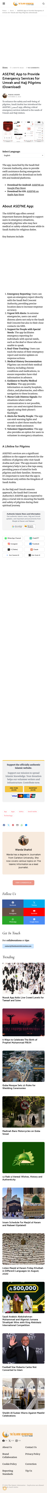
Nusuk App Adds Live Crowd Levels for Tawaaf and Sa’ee (23, 998)
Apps (13, 811)
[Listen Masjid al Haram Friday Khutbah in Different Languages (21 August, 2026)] (23, 1249)
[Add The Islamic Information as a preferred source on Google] (17, 526)
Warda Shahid (14, 95)
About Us (7, 1447)
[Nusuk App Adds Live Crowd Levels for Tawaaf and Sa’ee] (23, 978)
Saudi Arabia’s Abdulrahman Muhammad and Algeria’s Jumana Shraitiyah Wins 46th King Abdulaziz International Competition (21, 1320)
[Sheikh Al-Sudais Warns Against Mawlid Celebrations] (23, 1393)
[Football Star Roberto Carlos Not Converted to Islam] (23, 1348)
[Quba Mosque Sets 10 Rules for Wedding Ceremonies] (23, 1066)
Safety (21, 811)
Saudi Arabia (32, 811)
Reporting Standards (7, 1472)
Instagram (14, 544)
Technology (8, 815)
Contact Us (31, 1447)
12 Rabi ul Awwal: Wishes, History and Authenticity (22, 1178)
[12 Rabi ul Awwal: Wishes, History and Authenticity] (23, 1157)
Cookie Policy (9, 1464)
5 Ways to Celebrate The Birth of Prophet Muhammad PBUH (19, 1041)
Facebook (35, 544)
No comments (33, 68)
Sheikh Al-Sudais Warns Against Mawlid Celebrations (23, 1414)
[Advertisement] (23, 43)
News (12, 10)
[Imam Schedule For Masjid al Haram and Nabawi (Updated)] (23, 1203)
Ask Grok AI (36, 555)
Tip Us (28, 1470)
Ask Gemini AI (14, 555)
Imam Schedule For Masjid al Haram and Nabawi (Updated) (21, 1223)
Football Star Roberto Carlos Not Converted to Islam (19, 1368)
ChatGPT (36, 538)
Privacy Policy (32, 1454)
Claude (35, 549)
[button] (3, 3)
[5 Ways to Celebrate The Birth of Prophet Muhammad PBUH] (23, 1022)
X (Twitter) (14, 549)
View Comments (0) (23, 883)
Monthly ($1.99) (33, 789)
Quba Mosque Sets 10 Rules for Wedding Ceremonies (18, 1086)
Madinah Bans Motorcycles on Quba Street (21, 1132)
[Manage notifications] (5, 1488)
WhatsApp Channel (14, 538)
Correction (31, 1464)
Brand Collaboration (9, 1456)
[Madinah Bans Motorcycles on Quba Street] (23, 1112)
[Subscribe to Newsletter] (30, 526)
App (5, 811)
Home (4, 10)
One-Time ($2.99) (14, 789)
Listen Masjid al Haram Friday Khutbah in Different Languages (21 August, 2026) (22, 1271)
